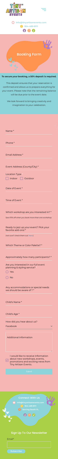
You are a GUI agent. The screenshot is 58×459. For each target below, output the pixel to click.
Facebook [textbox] (11, 326)
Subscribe (16, 451)
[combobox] (29, 326)
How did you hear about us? (21, 321)
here (31, 235)
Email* (10, 439)
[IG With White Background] (29, 415)
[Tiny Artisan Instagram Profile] (29, 30)
